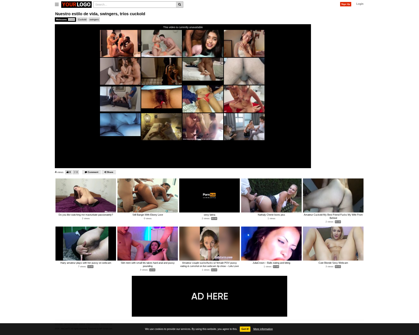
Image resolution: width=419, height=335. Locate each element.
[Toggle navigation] (58, 4)
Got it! (245, 329)
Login (360, 3)
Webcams (65, 19)
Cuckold (82, 19)
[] (179, 4)
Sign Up (345, 4)
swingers (94, 19)
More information (263, 329)
